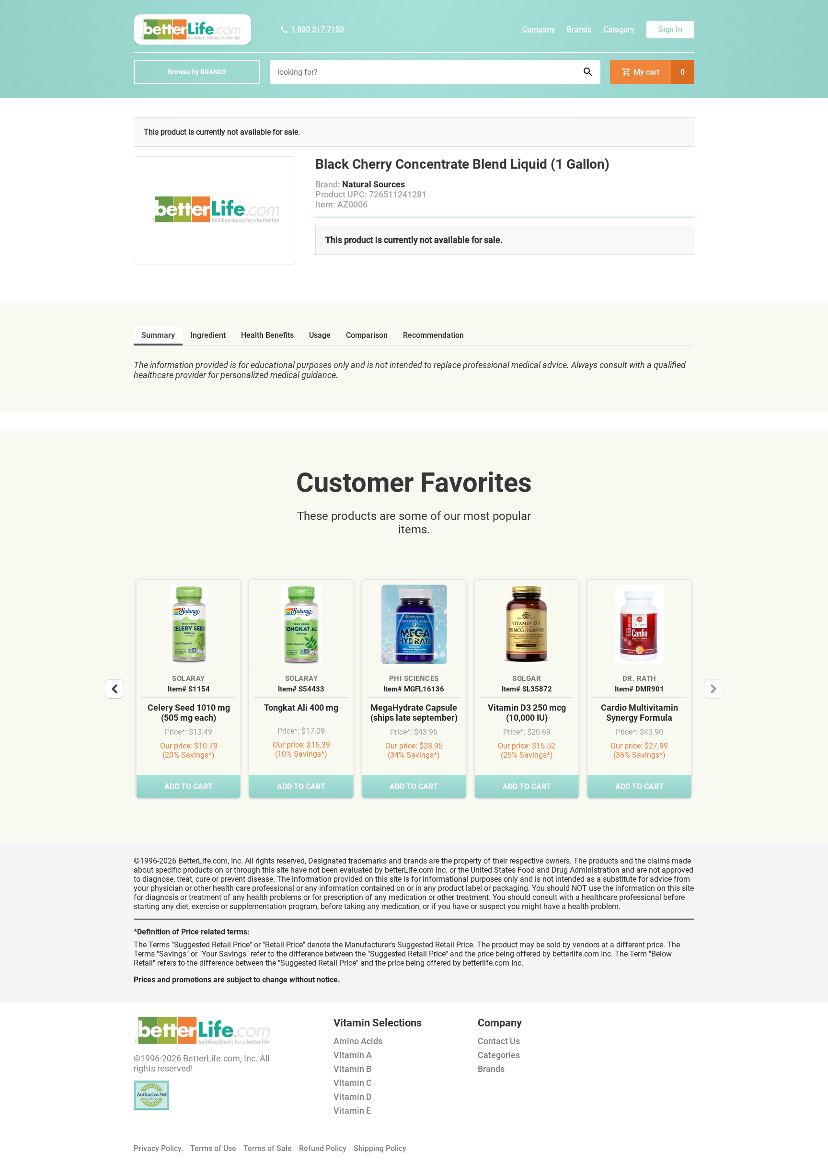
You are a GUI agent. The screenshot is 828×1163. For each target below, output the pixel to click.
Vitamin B (352, 1069)
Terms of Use (213, 1148)
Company (538, 29)
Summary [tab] (158, 335)
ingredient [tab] (208, 335)
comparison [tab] (367, 335)
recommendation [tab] (433, 335)
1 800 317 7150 (317, 29)
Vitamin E (352, 1110)
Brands (579, 29)
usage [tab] (320, 335)
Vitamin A (353, 1055)
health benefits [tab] (267, 335)
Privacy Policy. (158, 1148)
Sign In (670, 29)
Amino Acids (358, 1041)
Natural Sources (373, 184)
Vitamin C (353, 1083)
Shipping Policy (380, 1148)
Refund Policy (322, 1148)
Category (618, 29)
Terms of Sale (267, 1148)
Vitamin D (353, 1097)
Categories (499, 1055)
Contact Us (499, 1041)
